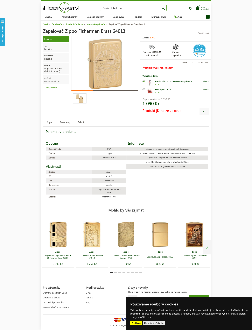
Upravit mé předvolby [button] (154, 323)
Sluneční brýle (159, 16)
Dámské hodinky (95, 16)
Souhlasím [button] (136, 323)
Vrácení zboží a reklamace (56, 307)
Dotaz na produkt (202, 62)
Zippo (152, 37)
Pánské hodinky (69, 16)
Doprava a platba (51, 297)
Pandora (138, 16)
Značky (48, 16)
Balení (81, 122)
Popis (49, 122)
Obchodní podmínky (53, 302)
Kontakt (89, 297)
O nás (88, 292)
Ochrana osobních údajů (55, 292)
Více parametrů (51, 87)
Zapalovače (118, 16)
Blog (88, 302)
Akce (178, 16)
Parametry (65, 122)
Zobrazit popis (187, 62)
